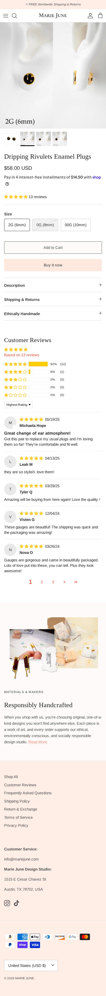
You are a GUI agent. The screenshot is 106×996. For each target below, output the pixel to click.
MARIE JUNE (25, 978)
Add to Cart (53, 247)
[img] (32, 419)
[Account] (89, 15)
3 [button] (53, 582)
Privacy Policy (16, 825)
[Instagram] (7, 903)
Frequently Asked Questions (28, 793)
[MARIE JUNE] (53, 16)
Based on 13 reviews (21, 355)
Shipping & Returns (22, 299)
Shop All (11, 776)
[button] (16, 197)
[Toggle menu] (5, 15)
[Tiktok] (17, 903)
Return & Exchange (20, 809)
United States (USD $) (27, 965)
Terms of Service (18, 817)
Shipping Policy (17, 801)
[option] (53, 75)
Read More (37, 742)
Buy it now (53, 265)
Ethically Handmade (22, 313)
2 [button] (42, 582)
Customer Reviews (20, 785)
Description (14, 285)
